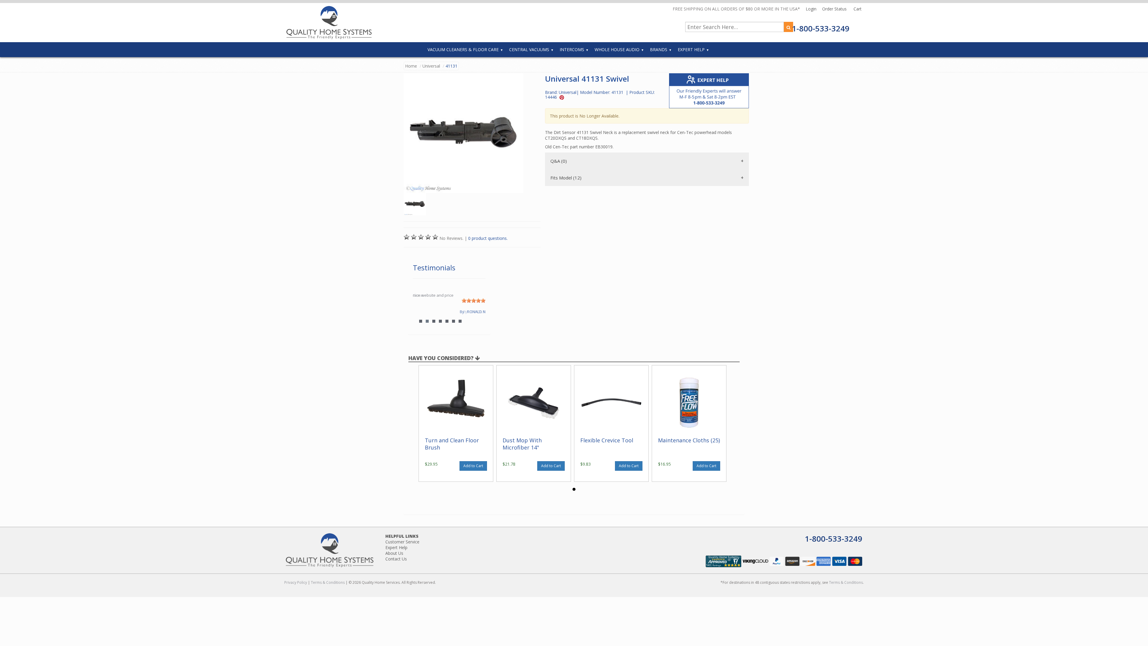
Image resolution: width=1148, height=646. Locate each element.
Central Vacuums (529, 49)
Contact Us (396, 559)
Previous (420, 311)
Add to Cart (473, 465)
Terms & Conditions (328, 582)
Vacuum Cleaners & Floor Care (463, 49)
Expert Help (691, 49)
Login (812, 9)
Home (411, 66)
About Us (394, 553)
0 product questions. (488, 238)
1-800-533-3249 (820, 28)
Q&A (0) (558, 161)
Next (478, 311)
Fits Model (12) (565, 178)
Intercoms (572, 49)
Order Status (835, 9)
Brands (658, 49)
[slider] (474, 300)
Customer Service (402, 542)
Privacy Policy (295, 582)
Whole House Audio (617, 49)
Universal (431, 66)
